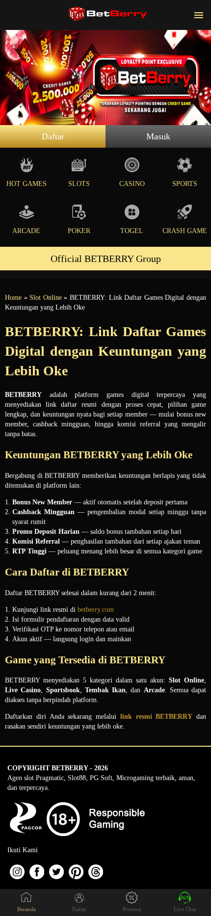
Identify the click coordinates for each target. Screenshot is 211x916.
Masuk (158, 136)
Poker (79, 231)
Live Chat (185, 909)
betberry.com (96, 609)
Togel (131, 231)
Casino (132, 183)
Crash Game (184, 231)
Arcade (26, 231)
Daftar (53, 136)
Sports (184, 183)
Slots (79, 183)
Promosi (132, 909)
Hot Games (26, 183)
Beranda (26, 909)
